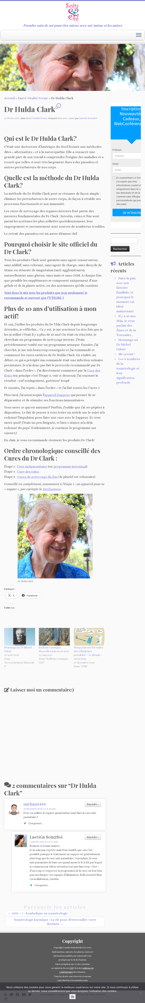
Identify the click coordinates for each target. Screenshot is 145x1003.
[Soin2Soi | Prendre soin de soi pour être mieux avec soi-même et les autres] (72, 12)
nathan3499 (34, 804)
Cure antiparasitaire (32, 466)
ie (56, 477)
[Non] (140, 993)
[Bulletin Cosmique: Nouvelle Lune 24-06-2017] (54, 637)
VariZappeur (51, 489)
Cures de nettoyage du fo (36, 477)
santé (72, 118)
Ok (72, 996)
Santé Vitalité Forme (33, 98)
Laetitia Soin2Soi (88, 118)
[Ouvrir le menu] (139, 35)
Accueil (9, 98)
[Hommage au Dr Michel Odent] (19, 637)
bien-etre (62, 118)
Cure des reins (28, 471)
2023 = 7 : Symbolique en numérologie (38, 913)
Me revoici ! (126, 354)
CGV (71, 968)
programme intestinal (69, 466)
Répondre (93, 804)
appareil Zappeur (57, 395)
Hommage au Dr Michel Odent (127, 344)
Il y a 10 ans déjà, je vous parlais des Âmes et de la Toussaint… (126, 325)
